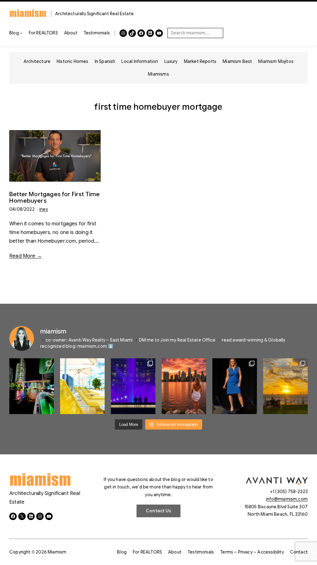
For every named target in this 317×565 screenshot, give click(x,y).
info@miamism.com (287, 499)
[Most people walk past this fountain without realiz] (133, 386)
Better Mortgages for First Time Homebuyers (54, 197)
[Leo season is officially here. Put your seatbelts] (184, 386)
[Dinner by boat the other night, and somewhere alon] (31, 386)
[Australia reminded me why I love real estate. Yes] (234, 386)
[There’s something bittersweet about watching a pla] (285, 386)
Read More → (25, 256)
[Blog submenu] (21, 33)
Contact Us (158, 511)
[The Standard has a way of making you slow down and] (82, 386)
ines (43, 209)
